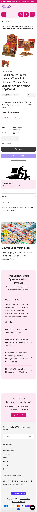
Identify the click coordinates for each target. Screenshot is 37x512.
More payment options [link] (18, 160)
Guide (16, 133)
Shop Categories (9, 450)
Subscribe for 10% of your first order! (16, 428)
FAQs (5, 458)
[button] (5, 63)
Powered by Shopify (18, 502)
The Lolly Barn (25, 499)
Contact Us (20, 415)
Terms (5, 465)
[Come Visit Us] (32, 14)
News (5, 469)
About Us (6, 454)
